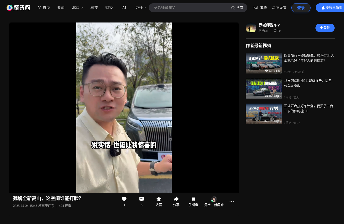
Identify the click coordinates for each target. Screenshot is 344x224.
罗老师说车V (269, 25)
